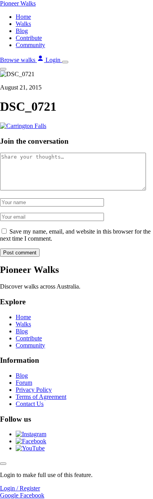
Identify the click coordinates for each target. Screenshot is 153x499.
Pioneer (18, 3)
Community (30, 45)
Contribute (29, 38)
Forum (24, 382)
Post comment (19, 253)
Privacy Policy (34, 389)
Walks (23, 23)
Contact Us (30, 403)
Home (23, 16)
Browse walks (18, 60)
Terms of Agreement (41, 396)
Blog (22, 30)
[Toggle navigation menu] (65, 62)
